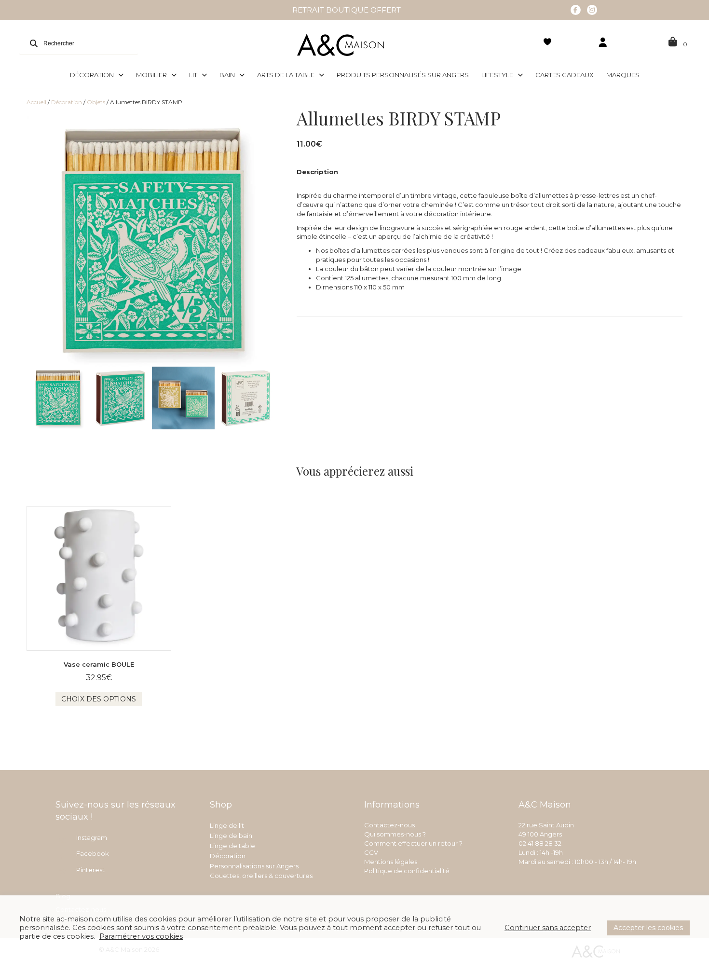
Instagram (91, 837)
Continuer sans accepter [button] (547, 927)
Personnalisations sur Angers (254, 866)
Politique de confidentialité (407, 871)
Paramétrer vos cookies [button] (141, 936)
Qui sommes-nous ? (395, 834)
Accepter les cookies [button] (648, 927)
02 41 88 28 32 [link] (539, 843)
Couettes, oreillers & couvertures (261, 875)
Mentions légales (390, 861)
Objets (96, 102)
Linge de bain (231, 835)
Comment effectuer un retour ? (413, 843)
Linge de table (232, 846)
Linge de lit (227, 825)
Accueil (36, 102)
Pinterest (90, 870)
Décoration (66, 102)
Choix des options (98, 699)
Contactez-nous (389, 825)
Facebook (92, 853)
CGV (371, 852)
